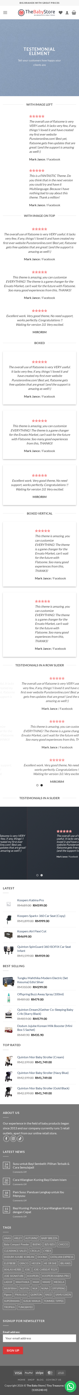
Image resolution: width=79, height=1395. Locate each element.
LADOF (8, 1282)
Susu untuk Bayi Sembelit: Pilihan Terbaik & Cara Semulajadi (41, 1165)
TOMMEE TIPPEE (54, 1301)
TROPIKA (9, 1307)
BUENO (37, 1244)
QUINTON (36, 1294)
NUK (35, 1288)
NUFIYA (24, 1288)
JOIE (27, 1269)
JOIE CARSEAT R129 (45, 1269)
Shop (31, 1379)
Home (21, 1379)
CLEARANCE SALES (15, 1250)
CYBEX (47, 1250)
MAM (36, 1282)
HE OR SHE (50, 1263)
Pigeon (8, 1294)
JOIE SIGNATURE (14, 1275)
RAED (48, 1294)
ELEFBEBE (10, 1263)
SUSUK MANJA (31, 1301)
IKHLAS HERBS (12, 1269)
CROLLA (35, 1250)
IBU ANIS (65, 1263)
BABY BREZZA (49, 1238)
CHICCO (63, 1244)
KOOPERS (33, 1275)
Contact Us (53, 1379)
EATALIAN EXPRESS (61, 1256)
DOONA (42, 1256)
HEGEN (36, 1263)
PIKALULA (21, 1294)
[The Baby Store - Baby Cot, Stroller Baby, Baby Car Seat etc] (36, 12)
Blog (40, 1379)
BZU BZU (50, 1244)
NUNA (45, 1288)
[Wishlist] (61, 12)
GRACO (23, 1263)
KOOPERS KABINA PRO (55, 1275)
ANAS (7, 1238)
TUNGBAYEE (25, 1307)
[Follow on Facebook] (6, 1139)
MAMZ (46, 1282)
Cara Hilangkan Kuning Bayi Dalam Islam (40, 1179)
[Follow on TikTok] (20, 1139)
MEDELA (59, 1282)
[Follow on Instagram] (13, 1139)
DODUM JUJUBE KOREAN (19, 1256)
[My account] (67, 12)
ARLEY (18, 1238)
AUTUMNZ (31, 1238)
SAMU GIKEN (63, 1294)
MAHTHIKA (22, 1282)
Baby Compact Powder (16, 1244)
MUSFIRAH (10, 1288)
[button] (5, 12)
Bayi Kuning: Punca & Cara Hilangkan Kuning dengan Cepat (42, 1210)
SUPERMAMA (12, 1301)
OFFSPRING (59, 1288)
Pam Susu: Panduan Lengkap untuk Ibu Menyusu (38, 1193)
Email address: (11, 1332)
